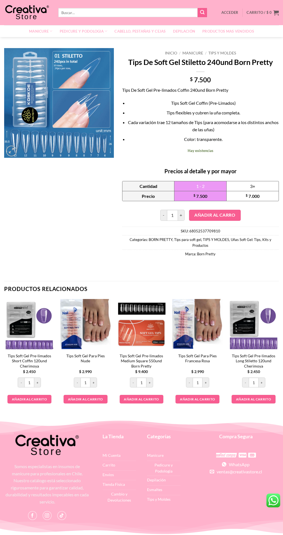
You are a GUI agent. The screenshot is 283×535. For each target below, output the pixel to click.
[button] (263, 13)
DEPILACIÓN (184, 31)
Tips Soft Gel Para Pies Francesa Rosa (197, 358)
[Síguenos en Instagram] (47, 515)
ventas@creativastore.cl (238, 471)
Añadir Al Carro (214, 215)
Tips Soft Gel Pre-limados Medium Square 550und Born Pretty (141, 360)
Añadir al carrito (29, 399)
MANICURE (39, 31)
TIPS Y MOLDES (222, 53)
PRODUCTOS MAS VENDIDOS (228, 31)
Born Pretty (206, 254)
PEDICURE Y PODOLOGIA (82, 31)
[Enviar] (202, 12)
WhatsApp (238, 464)
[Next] (278, 358)
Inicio (171, 53)
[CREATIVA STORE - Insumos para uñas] (27, 13)
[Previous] (4, 358)
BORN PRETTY (160, 239)
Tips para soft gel (187, 239)
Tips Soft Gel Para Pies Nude (85, 358)
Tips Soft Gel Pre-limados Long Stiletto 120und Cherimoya (253, 360)
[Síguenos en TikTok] (61, 515)
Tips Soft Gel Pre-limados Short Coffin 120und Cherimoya (29, 360)
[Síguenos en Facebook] (32, 515)
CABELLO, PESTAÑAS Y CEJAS (140, 31)
